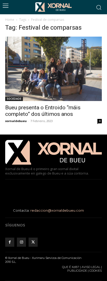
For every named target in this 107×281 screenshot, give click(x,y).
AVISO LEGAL (91, 267)
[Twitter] (33, 242)
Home (9, 19)
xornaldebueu (16, 121)
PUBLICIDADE (77, 270)
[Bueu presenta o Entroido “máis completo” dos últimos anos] (53, 69)
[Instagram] (21, 242)
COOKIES (95, 270)
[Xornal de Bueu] (53, 7)
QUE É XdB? (70, 267)
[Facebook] (9, 242)
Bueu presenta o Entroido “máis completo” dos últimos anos (43, 110)
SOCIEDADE (14, 99)
